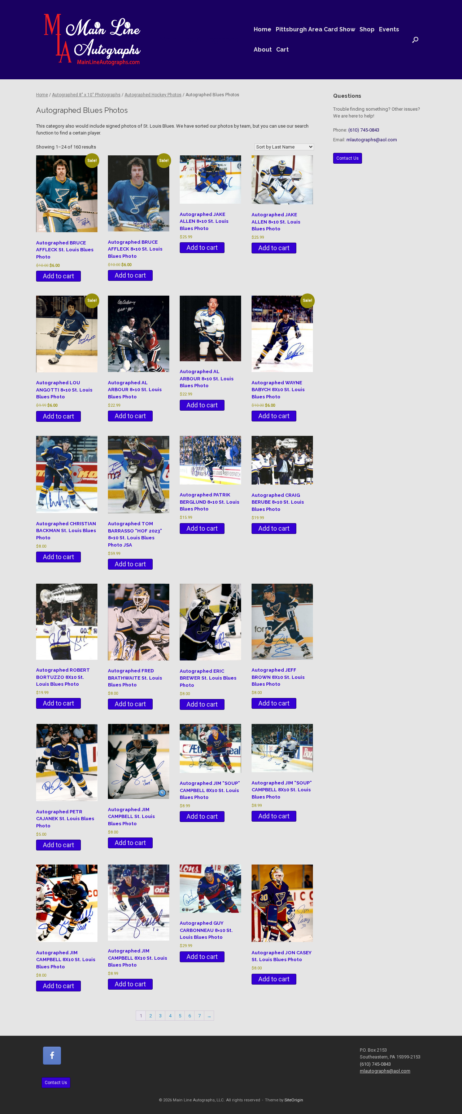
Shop (367, 29)
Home (262, 29)
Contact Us (347, 158)
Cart (282, 49)
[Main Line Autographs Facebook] (52, 1056)
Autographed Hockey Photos (153, 94)
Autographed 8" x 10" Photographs (86, 94)
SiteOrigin (293, 1099)
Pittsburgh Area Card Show (315, 29)
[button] (415, 39)
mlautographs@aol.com (371, 139)
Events (389, 29)
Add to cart (58, 276)
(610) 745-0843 (363, 130)
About (263, 49)
